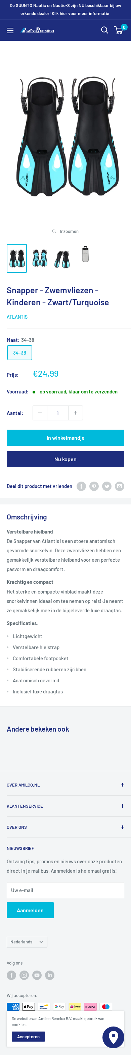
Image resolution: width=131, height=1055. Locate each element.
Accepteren (28, 1036)
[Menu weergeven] (10, 30)
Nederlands (21, 941)
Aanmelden (30, 910)
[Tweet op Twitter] (107, 486)
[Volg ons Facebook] (11, 975)
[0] (119, 30)
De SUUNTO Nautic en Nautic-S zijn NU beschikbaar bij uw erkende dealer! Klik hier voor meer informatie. (65, 9)
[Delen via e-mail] (119, 486)
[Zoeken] (104, 30)
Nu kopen (65, 459)
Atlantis (17, 317)
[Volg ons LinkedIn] (49, 975)
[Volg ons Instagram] (24, 975)
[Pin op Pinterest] (94, 486)
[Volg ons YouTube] (37, 975)
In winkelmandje (66, 437)
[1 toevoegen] (40, 413)
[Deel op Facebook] (81, 486)
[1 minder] (76, 413)
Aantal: (15, 413)
